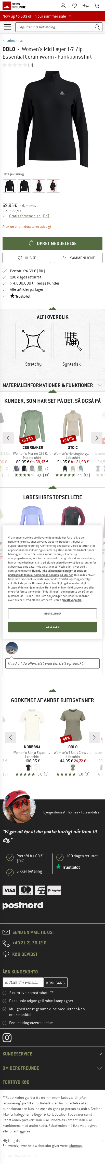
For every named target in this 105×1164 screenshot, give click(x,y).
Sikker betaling (29, 871)
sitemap (75, 1145)
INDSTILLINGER (52, 613)
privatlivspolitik (72, 600)
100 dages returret (25, 277)
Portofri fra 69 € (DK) (27, 271)
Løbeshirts (14, 40)
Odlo (9, 49)
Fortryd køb (16, 1082)
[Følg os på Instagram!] (11, 1039)
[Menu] (7, 26)
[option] (52, 119)
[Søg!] (97, 27)
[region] (52, 582)
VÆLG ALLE (52, 626)
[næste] (96, 438)
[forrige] (8, 438)
